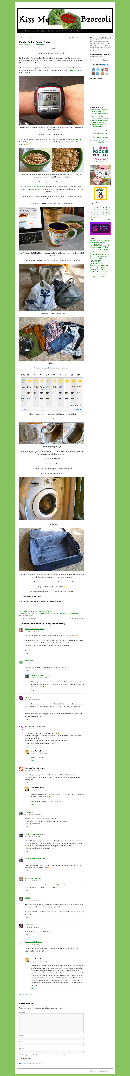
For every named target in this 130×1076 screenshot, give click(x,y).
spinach (102, 274)
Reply (26, 653)
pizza (107, 265)
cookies (92, 250)
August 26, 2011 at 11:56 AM (39, 961)
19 (106, 212)
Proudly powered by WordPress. (100, 1071)
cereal (92, 245)
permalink (30, 615)
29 (94, 217)
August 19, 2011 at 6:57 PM (32, 631)
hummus (93, 256)
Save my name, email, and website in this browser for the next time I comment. (43, 1055)
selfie (97, 272)
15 (94, 212)
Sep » (109, 219)
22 (94, 214)
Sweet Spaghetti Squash (76, 38)
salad (93, 271)
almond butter (93, 240)
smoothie (92, 274)
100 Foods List (70, 31)
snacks (97, 274)
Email (21, 1042)
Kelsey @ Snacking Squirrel (34, 629)
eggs (107, 249)
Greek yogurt (58, 613)
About (33, 31)
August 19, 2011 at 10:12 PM (33, 836)
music (92, 258)
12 (106, 209)
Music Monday (59, 31)
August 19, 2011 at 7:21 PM (32, 699)
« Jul (91, 219)
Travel (46, 613)
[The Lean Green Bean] (100, 162)
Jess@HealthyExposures (33, 726)
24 (100, 214)
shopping (78, 613)
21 (92, 214)
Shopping (41, 613)
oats (101, 258)
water (100, 276)
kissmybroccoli (40, 44)
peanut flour (94, 265)
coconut (98, 247)
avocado (103, 240)
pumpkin (94, 269)
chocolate (106, 244)
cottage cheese (99, 250)
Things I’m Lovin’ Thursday (27, 38)
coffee (105, 247)
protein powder (100, 267)
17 (100, 212)
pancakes (95, 261)
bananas (93, 242)
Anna (27, 697)
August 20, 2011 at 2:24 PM (32, 900)
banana (108, 240)
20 (109, 212)
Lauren (27, 897)
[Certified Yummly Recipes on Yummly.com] (100, 142)
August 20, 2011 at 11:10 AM (39, 790)
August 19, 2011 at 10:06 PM (33, 814)
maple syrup (101, 256)
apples (99, 240)
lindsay (27, 660)
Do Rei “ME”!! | (29, 994)
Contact (79, 31)
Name (21, 1035)
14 (92, 212)
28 (92, 217)
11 (103, 209)
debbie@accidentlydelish (33, 942)
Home (21, 31)
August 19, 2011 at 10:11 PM (39, 677)
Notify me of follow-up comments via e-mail (32, 1063)
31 (100, 217)
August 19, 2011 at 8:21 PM (32, 729)
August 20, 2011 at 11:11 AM (39, 753)
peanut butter (66, 613)
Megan (27, 812)
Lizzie (27, 924)
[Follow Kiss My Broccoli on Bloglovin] (100, 65)
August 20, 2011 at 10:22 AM (33, 880)
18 (103, 212)
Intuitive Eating (41, 31)
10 (100, 209)
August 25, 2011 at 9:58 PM (32, 944)
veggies (94, 276)
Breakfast (35, 613)
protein (92, 267)
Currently (50, 31)
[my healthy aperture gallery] (100, 137)
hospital (107, 254)
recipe (102, 269)
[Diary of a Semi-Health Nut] (100, 185)
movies (105, 256)
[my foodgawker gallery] (100, 130)
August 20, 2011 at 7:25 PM (32, 927)
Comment (22, 1012)
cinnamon (92, 247)
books (105, 242)
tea (106, 274)
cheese (98, 244)
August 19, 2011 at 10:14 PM (33, 861)
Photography (102, 265)
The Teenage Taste (31, 878)
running (72, 613)
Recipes (27, 31)
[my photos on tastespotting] (100, 133)
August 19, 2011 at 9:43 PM (32, 770)
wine (103, 276)
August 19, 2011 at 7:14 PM (32, 663)
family (92, 252)
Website (21, 1048)
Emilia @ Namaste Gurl (39, 675)
